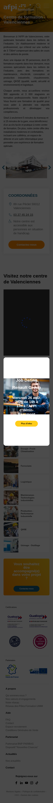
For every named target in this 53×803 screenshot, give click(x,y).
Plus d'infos (26, 423)
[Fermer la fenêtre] (46, 361)
